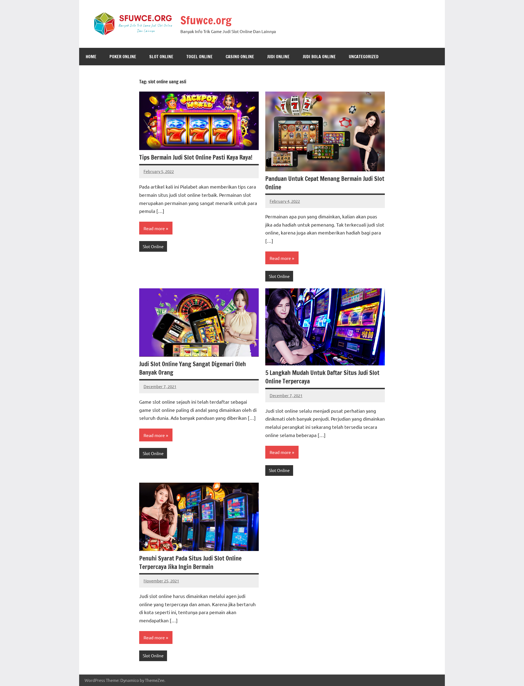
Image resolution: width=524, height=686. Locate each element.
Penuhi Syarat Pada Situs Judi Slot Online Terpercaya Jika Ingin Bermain (190, 562)
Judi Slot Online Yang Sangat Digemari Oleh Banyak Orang (192, 368)
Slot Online (161, 57)
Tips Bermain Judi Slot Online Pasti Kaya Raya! (195, 157)
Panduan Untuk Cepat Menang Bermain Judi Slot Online (324, 182)
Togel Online (199, 57)
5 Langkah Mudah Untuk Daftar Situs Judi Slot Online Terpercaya (322, 376)
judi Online (278, 57)
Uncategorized (364, 57)
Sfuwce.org (205, 20)
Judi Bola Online (319, 57)
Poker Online (122, 57)
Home (91, 57)
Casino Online (240, 57)
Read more (154, 228)
